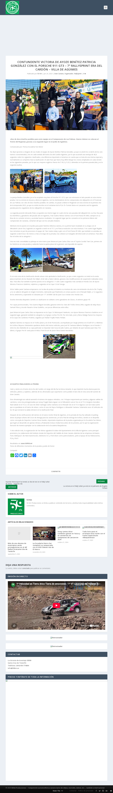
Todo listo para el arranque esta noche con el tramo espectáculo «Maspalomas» (93, 534)
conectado (26, 568)
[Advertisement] (56, 31)
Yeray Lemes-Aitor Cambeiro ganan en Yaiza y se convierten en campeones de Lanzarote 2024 (69, 535)
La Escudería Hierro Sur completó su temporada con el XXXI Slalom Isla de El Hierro (43, 546)
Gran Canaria (59, 74)
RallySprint (78, 74)
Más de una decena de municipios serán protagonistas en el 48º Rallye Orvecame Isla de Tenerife (17, 547)
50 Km (39, 74)
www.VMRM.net (26, 443)
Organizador (68, 74)
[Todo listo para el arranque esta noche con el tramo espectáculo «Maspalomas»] (93, 527)
